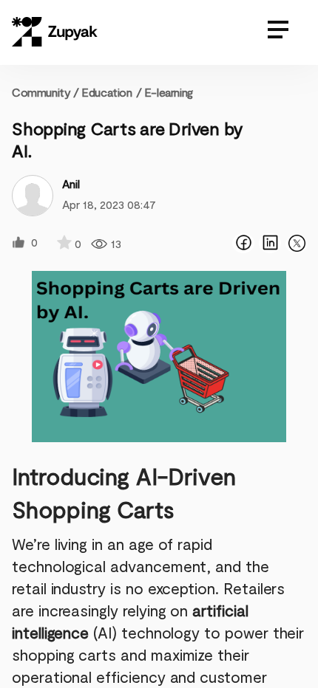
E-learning (168, 92)
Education (106, 92)
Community (45, 92)
